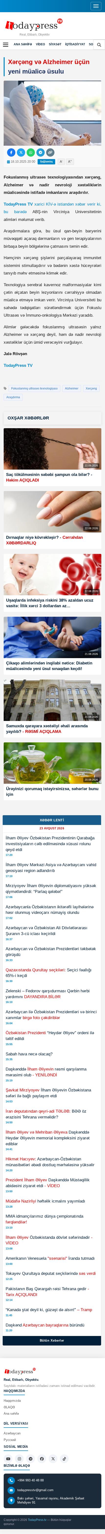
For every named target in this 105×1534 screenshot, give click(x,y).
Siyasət (55, 44)
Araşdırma (13, 397)
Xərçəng (91, 388)
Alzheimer (71, 388)
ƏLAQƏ (9, 1407)
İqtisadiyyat (75, 44)
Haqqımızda (12, 1400)
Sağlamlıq (46, 161)
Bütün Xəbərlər (52, 1340)
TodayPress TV (18, 365)
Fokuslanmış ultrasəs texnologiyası (34, 388)
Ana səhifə (23, 44)
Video (40, 44)
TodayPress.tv (37, 1520)
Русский (10, 1440)
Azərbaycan (12, 1433)
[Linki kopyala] (50, 152)
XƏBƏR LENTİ (52, 820)
